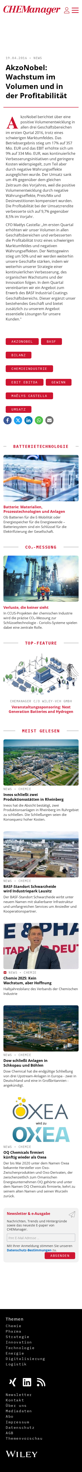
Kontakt (15, 1400)
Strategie (17, 1336)
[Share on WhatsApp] (39, 420)
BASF (51, 341)
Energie (15, 1353)
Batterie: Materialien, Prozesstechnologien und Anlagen (34, 509)
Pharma (14, 1331)
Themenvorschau (24, 1438)
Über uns (16, 1405)
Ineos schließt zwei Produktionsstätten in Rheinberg (33, 797)
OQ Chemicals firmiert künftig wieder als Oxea (24, 1155)
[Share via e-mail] (49, 420)
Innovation (19, 1342)
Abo (10, 1416)
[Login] (66, 10)
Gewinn (58, 382)
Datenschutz (20, 1427)
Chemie (24, 789)
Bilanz (18, 355)
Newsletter (19, 1394)
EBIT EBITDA (24, 382)
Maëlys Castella (29, 396)
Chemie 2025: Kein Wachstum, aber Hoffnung (27, 980)
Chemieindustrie (29, 368)
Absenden (59, 1255)
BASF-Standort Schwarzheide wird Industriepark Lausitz (29, 889)
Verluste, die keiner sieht (26, 607)
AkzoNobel (22, 341)
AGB (10, 1433)
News (37, 58)
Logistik (16, 1364)
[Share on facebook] (7, 420)
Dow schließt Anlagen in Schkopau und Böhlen (25, 1063)
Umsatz (18, 409)
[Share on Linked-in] (28, 420)
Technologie (20, 1347)
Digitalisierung (25, 1358)
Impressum (17, 1422)
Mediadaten (19, 1411)
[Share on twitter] (18, 420)
